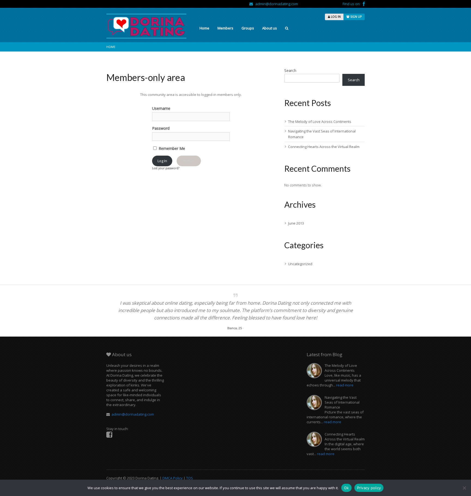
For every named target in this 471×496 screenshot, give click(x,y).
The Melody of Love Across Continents (319, 121)
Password (161, 128)
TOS (189, 478)
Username (161, 108)
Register (188, 160)
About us (269, 28)
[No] (464, 488)
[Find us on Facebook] (364, 3)
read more (345, 385)
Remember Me (171, 148)
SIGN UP (355, 17)
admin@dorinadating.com (275, 3)
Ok (346, 488)
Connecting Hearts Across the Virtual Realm (324, 146)
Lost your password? (165, 168)
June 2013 (296, 223)
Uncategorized (300, 263)
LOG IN (335, 17)
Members (225, 28)
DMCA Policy (172, 478)
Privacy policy (369, 488)
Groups (247, 28)
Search (290, 70)
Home (204, 28)
